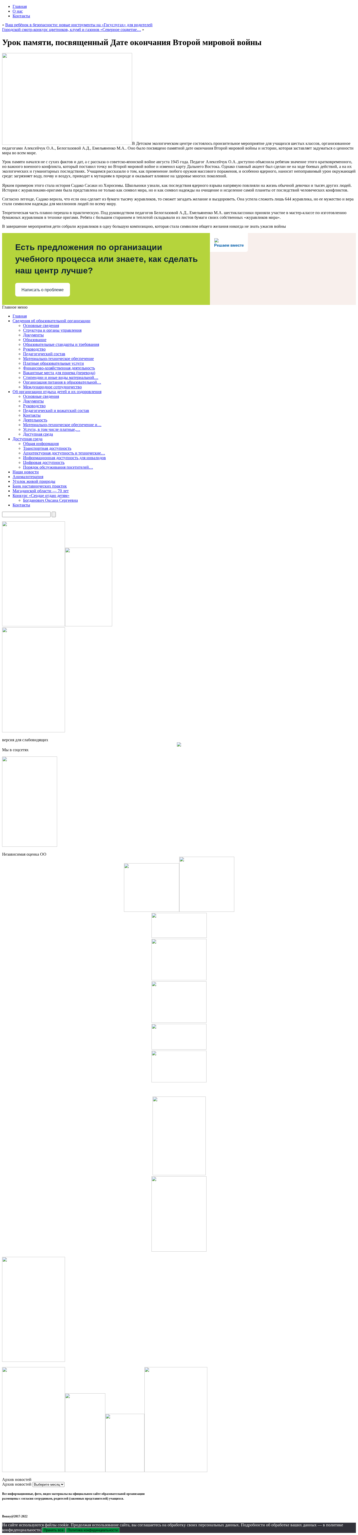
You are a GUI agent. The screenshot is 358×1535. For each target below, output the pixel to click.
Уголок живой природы (34, 481)
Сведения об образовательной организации (51, 321)
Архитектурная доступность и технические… (64, 453)
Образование (34, 339)
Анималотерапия (28, 476)
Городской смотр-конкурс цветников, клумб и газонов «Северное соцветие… (71, 29)
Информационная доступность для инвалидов (64, 458)
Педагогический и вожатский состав (56, 410)
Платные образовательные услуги (53, 363)
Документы (33, 335)
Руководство (34, 349)
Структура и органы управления (52, 330)
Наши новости (26, 472)
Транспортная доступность (47, 448)
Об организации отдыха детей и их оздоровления (57, 391)
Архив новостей (16, 1484)
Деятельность (35, 420)
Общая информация (41, 443)
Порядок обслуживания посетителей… (58, 467)
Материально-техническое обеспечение (58, 358)
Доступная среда (38, 434)
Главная (20, 6)
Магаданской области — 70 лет (41, 491)
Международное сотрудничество (52, 387)
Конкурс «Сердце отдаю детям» (41, 495)
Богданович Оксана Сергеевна (50, 500)
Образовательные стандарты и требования (61, 344)
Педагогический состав (44, 354)
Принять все (53, 1530)
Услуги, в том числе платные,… (51, 429)
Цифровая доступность (43, 462)
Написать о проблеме (42, 290)
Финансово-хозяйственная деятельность (59, 368)
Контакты (21, 16)
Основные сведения (41, 325)
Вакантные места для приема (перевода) (59, 372)
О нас (18, 11)
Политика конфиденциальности (93, 1530)
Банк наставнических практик (40, 486)
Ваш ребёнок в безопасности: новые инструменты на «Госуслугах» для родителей (79, 25)
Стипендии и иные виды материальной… (60, 377)
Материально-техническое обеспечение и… (62, 424)
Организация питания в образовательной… (62, 382)
